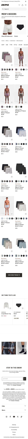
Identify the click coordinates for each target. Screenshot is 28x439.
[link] (9, 348)
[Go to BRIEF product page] (19, 305)
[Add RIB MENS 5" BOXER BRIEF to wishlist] (26, 102)
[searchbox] (15, 9)
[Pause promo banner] (25, 1)
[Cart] (22, 5)
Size (7, 44)
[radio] (2, 70)
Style (15, 44)
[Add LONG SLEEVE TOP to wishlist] (10, 308)
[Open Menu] (26, 5)
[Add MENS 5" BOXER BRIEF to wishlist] (26, 65)
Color (20, 44)
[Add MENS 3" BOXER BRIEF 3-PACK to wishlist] (26, 139)
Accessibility (14, 429)
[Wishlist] (19, 5)
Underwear (12, 40)
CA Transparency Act (14, 427)
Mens (7, 40)
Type (11, 44)
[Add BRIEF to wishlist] (22, 308)
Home (3, 40)
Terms (14, 434)
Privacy (14, 432)
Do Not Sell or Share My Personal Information (14, 437)
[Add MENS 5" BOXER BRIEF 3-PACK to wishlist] (12, 65)
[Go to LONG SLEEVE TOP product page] (6, 305)
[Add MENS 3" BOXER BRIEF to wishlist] (12, 102)
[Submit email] (24, 378)
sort (3, 44)
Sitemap (14, 424)
